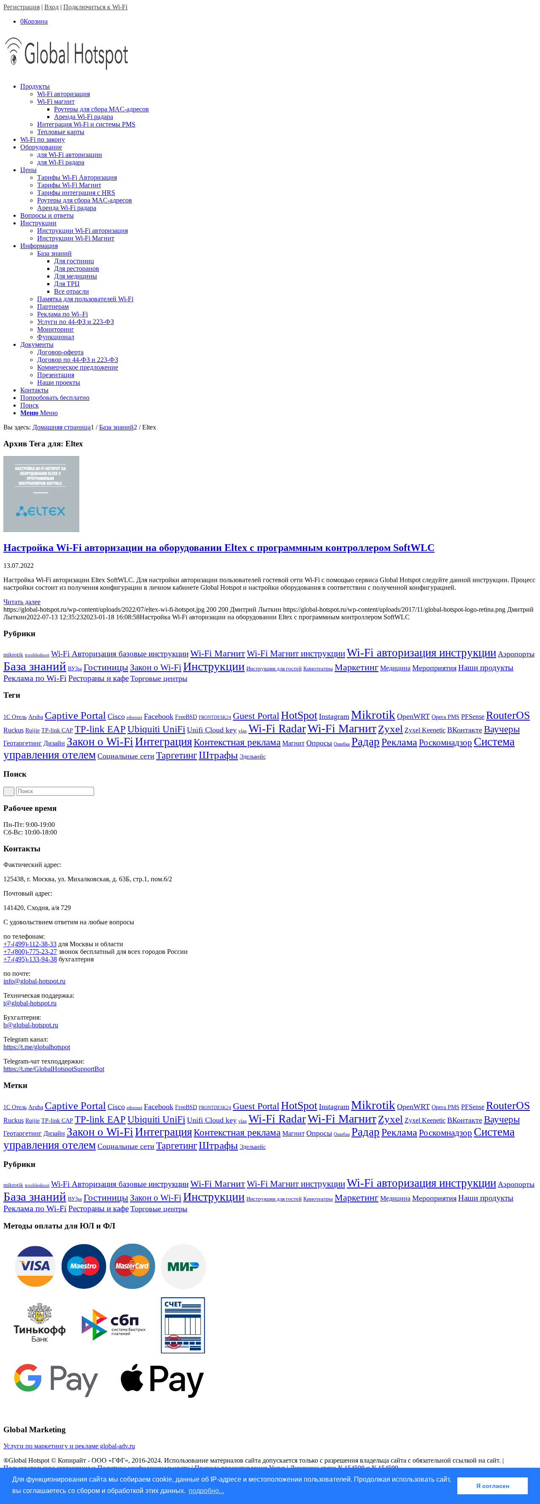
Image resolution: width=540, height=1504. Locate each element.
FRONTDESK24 (215, 717)
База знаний (34, 666)
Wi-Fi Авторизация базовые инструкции (120, 653)
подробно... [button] (206, 1490)
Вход (51, 7)
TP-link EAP (100, 729)
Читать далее (21, 601)
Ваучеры (502, 729)
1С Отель (15, 717)
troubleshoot (37, 655)
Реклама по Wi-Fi (35, 678)
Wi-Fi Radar (277, 728)
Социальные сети (125, 756)
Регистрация (21, 7)
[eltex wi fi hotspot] (41, 529)
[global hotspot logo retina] (66, 72)
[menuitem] (278, 109)
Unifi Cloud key (212, 730)
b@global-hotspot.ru (30, 1025)
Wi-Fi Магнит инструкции (296, 653)
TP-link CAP (57, 730)
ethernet (134, 717)
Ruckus (13, 730)
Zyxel (390, 729)
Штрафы (218, 755)
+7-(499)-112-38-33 (30, 944)
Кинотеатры (318, 668)
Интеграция (163, 741)
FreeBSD (186, 717)
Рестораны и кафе (98, 678)
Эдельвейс (253, 756)
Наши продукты (485, 667)
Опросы (319, 743)
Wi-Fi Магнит (217, 653)
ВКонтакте (464, 730)
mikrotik (13, 654)
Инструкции (214, 666)
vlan (242, 731)
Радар (365, 741)
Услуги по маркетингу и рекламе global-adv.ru (69, 1446)
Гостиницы (106, 667)
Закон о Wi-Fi (155, 667)
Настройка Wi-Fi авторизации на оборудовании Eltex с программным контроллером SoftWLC (219, 547)
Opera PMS (445, 717)
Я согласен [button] (492, 1485)
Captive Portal (75, 715)
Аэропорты (516, 654)
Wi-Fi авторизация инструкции (421, 652)
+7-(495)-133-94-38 (30, 959)
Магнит (293, 743)
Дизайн (54, 743)
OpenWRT (413, 716)
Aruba (35, 717)
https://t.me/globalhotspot (36, 1046)
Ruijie (32, 730)
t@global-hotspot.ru (30, 1003)
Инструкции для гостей (274, 668)
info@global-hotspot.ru (34, 981)
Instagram (334, 716)
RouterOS (508, 715)
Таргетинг (176, 755)
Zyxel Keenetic (425, 730)
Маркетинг (356, 667)
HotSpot (299, 715)
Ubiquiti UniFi (156, 729)
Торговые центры (158, 678)
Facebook (158, 716)
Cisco (116, 716)
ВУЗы (75, 668)
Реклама (399, 742)
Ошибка (342, 744)
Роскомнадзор (445, 742)
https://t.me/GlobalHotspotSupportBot (53, 1068)
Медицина (395, 668)
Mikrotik (373, 714)
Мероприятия (434, 668)
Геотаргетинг (22, 743)
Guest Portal (256, 716)
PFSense (472, 716)
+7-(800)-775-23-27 (30, 951)
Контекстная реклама (237, 742)
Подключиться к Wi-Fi (95, 7)
